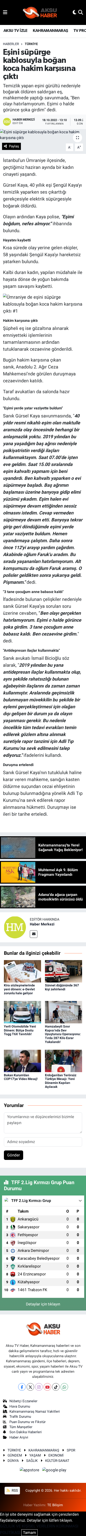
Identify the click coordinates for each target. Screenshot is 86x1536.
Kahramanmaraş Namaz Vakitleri (34, 1411)
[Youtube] (47, 1387)
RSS (14, 1490)
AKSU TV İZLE (15, 31)
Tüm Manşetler (20, 1427)
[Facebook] (22, 1387)
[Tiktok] (56, 1387)
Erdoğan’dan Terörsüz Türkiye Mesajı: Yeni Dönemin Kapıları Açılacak (60, 1081)
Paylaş (14, 146)
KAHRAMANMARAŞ (50, 31)
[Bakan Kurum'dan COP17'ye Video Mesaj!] (22, 1060)
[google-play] (54, 1470)
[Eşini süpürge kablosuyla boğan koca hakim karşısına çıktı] (43, 135)
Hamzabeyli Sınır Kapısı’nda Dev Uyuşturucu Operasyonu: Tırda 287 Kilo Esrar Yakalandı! (63, 1034)
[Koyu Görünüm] (74, 12)
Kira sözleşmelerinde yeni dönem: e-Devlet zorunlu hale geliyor (19, 989)
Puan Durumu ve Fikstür (27, 1422)
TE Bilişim (55, 1505)
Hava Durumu (19, 1406)
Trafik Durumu (20, 1416)
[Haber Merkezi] (15, 927)
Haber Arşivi (18, 1437)
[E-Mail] (33, 934)
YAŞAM (35, 1455)
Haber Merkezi (42, 924)
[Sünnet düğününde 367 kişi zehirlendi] (63, 971)
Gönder (13, 1155)
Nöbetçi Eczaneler (23, 1401)
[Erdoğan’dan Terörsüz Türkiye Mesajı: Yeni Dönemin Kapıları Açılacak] (63, 1060)
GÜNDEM (15, 1455)
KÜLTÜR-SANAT (57, 1461)
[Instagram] (39, 1387)
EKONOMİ (56, 1455)
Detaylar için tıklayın (43, 1304)
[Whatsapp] (64, 1387)
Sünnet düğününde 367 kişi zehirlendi (62, 987)
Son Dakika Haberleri (25, 1432)
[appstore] (30, 1470)
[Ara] (80, 12)
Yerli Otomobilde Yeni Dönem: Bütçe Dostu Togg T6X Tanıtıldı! (20, 1030)
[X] (30, 1387)
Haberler (11, 44)
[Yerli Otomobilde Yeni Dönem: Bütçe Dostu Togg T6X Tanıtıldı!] (22, 1012)
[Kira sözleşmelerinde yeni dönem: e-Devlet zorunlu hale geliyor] (22, 971)
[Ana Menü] (5, 12)
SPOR (71, 1450)
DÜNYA (13, 1461)
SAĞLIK (32, 1461)
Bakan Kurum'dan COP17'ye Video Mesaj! (21, 1077)
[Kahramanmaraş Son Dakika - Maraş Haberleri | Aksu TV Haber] (40, 12)
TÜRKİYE (31, 44)
